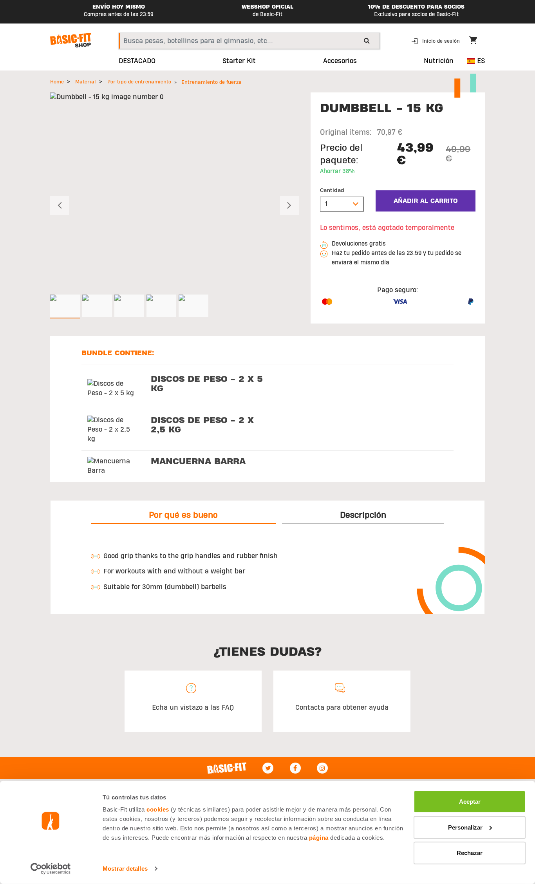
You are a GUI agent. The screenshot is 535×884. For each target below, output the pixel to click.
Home (57, 82)
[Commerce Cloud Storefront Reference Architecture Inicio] (70, 40)
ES (480, 61)
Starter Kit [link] (239, 61)
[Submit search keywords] (367, 40)
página (319, 837)
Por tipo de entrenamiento (139, 82)
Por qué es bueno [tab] (183, 515)
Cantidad (332, 190)
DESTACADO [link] (137, 61)
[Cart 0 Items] (477, 41)
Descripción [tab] (363, 515)
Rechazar (470, 853)
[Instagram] (322, 768)
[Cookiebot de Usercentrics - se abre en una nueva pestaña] (50, 869)
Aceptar (470, 801)
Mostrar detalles (125, 868)
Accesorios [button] (340, 61)
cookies (157, 809)
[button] (436, 40)
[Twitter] (267, 768)
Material (85, 82)
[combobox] (249, 41)
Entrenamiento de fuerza (211, 82)
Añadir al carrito (426, 201)
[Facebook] (295, 768)
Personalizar (465, 827)
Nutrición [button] (439, 61)
